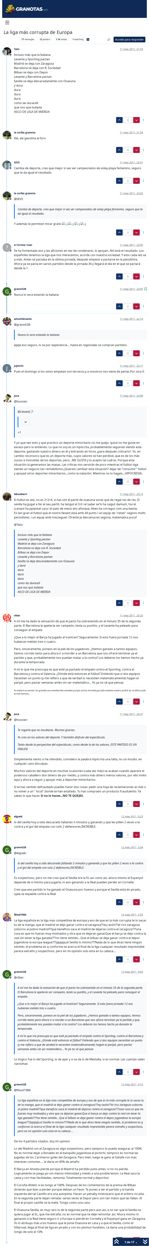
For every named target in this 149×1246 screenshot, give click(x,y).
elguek (18, 816)
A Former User (23, 245)
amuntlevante (23, 319)
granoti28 (20, 289)
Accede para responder (129, 39)
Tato (16, 49)
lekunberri (20, 494)
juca (16, 395)
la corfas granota (24, 132)
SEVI (16, 162)
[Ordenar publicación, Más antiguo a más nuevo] (109, 39)
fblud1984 (20, 914)
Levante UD (11, 39)
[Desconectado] (8, 51)
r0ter (17, 615)
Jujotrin (18, 365)
